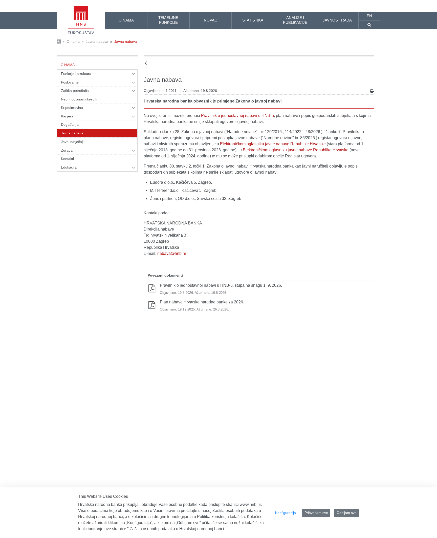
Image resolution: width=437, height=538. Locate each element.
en (369, 16)
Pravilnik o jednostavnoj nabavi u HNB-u (237, 115)
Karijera (67, 116)
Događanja (70, 124)
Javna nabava (97, 41)
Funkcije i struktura (76, 74)
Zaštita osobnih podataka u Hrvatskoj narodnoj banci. (177, 529)
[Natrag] (146, 63)
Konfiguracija (285, 513)
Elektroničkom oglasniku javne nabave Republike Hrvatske (273, 144)
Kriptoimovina (72, 108)
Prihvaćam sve (316, 513)
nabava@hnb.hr (171, 253)
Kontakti (67, 159)
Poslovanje (70, 82)
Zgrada (67, 150)
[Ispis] (371, 91)
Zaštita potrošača (75, 91)
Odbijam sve (347, 513)
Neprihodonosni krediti (79, 99)
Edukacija (69, 167)
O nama (73, 41)
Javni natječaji (72, 142)
